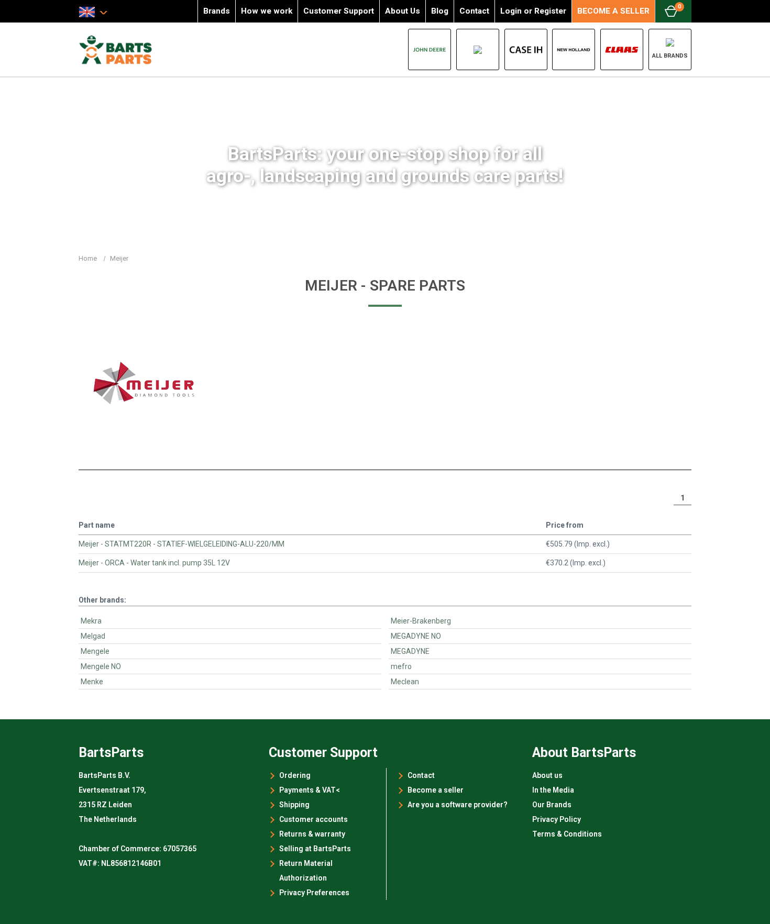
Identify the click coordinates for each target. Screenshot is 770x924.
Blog (439, 11)
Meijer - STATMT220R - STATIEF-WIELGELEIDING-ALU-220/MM (181, 544)
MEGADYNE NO (416, 636)
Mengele (95, 651)
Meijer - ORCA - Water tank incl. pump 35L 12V (154, 563)
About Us (402, 11)
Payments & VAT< (309, 790)
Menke (92, 681)
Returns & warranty (312, 834)
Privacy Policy (556, 819)
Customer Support (338, 11)
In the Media (553, 790)
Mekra (91, 621)
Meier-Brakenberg (421, 621)
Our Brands (551, 804)
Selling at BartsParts (315, 848)
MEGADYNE (410, 651)
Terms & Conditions (567, 834)
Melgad (93, 636)
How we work (266, 11)
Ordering (295, 775)
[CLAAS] (622, 49)
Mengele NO (101, 666)
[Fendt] (478, 49)
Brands (216, 11)
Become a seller (436, 790)
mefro (401, 666)
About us (547, 775)
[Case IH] (526, 49)
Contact (474, 11)
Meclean (405, 681)
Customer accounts (313, 819)
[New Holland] (574, 49)
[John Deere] (429, 49)
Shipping (294, 804)
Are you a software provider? (458, 804)
